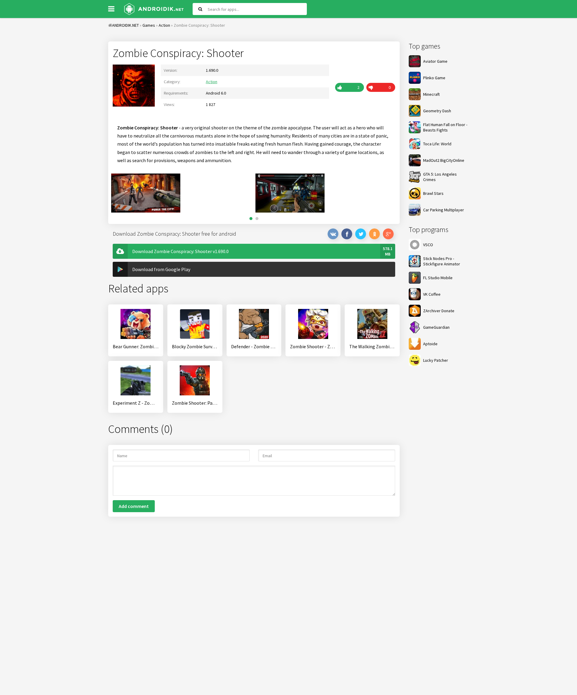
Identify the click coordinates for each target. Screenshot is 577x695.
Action (211, 81)
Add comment (134, 506)
